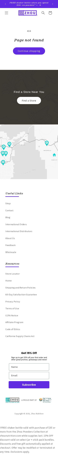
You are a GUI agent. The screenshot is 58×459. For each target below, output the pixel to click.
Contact (9, 210)
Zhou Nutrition (37, 414)
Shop (8, 203)
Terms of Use (12, 308)
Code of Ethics (12, 329)
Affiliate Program (14, 322)
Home (8, 280)
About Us (10, 238)
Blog (7, 217)
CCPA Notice (11, 315)
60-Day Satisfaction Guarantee (21, 294)
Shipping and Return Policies (20, 287)
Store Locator (12, 273)
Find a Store (29, 100)
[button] (6, 12)
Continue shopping (29, 50)
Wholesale (10, 252)
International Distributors (18, 231)
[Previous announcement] (5, 4)
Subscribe (29, 385)
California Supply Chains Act (20, 336)
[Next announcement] (53, 4)
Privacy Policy (12, 301)
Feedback (10, 245)
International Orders (16, 224)
